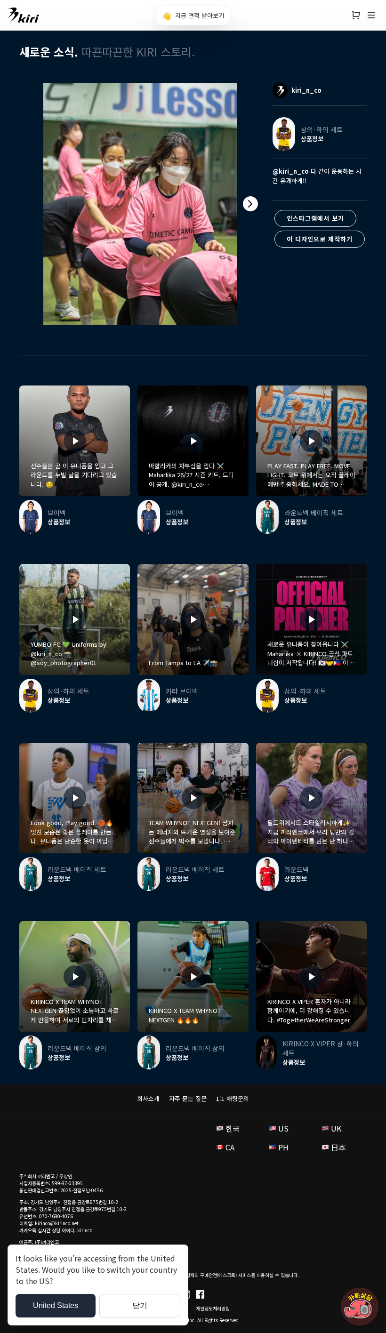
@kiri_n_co (291, 171)
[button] (250, 203)
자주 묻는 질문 (188, 1098)
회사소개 (148, 1098)
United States (55, 1305)
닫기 (139, 1305)
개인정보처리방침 (213, 1308)
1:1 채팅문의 (232, 1098)
